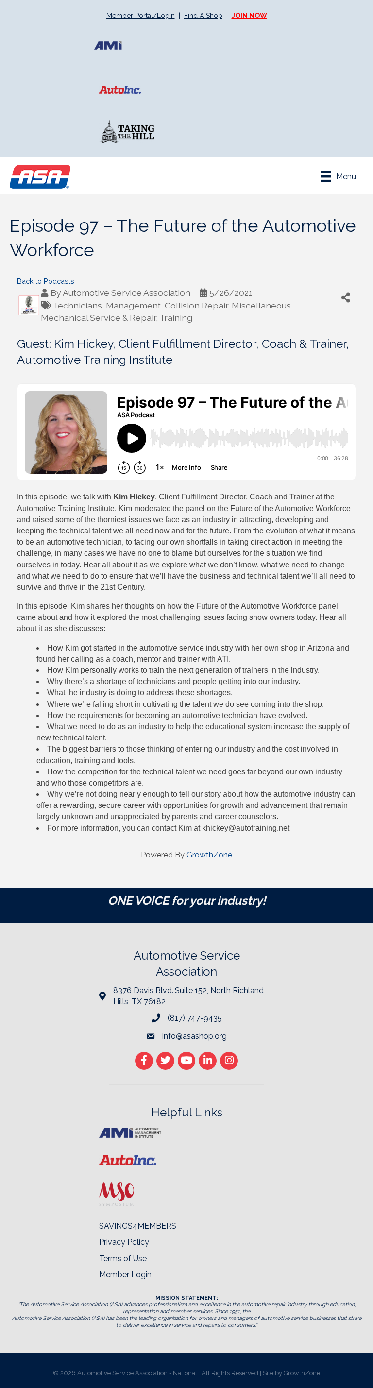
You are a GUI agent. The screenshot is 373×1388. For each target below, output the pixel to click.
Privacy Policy (124, 1242)
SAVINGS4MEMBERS (137, 1226)
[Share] (346, 297)
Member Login (125, 1274)
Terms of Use (123, 1258)
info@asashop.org (194, 1036)
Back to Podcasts (45, 281)
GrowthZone (209, 854)
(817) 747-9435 (195, 1018)
